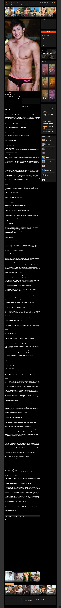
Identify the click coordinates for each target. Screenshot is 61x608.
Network (23, 4)
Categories (29, 4)
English (10, 92)
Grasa (16, 580)
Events (36, 4)
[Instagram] (45, 2)
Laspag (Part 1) (47, 157)
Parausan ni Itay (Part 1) (49, 161)
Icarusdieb (44, 129)
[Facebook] (40, 2)
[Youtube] (44, 2)
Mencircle (14, 2)
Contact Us (25, 600)
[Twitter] (42, 2)
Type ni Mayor (42, 15)
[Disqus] (22, 533)
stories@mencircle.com (49, 57)
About (13, 4)
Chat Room (46, 4)
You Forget (25, 107)
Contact (17, 4)
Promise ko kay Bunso (48, 166)
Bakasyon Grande (9, 580)
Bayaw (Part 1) (34, 592)
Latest (40, 4)
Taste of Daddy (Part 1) (48, 153)
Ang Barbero (25, 15)
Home (8, 4)
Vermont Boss (25, 104)
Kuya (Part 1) (50, 592)
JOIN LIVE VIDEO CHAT (48, 31)
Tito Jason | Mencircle (45, 130)
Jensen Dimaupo (45, 123)
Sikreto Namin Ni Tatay (48, 144)
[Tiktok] (47, 2)
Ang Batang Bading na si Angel (46, 117)
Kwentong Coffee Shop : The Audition (27, 579)
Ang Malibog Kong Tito (48, 140)
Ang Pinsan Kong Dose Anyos (51, 85)
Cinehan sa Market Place (45, 120)
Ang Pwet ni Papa (48, 170)
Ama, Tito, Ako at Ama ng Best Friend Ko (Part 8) (48, 124)
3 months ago (49, 130)
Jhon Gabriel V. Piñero (46, 131)
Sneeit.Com (32, 606)
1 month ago (46, 112)
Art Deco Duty (25, 106)
